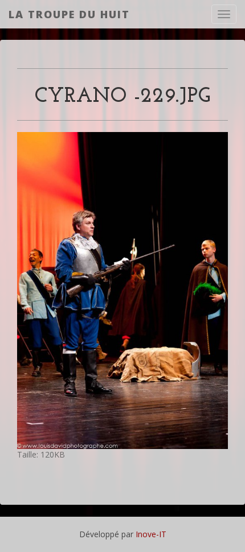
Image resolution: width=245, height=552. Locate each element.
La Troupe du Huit (69, 14)
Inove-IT (151, 534)
